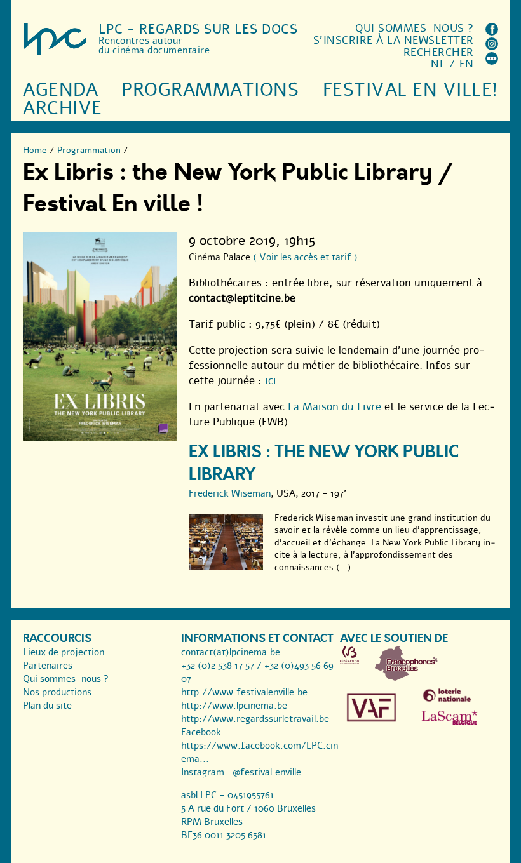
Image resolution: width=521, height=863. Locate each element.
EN (466, 64)
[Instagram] (491, 46)
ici (270, 380)
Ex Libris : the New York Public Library (324, 463)
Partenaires (47, 665)
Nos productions (57, 692)
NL (438, 64)
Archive (62, 108)
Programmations (210, 89)
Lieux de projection (63, 652)
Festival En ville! (410, 89)
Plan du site (47, 705)
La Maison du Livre (334, 406)
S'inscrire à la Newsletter (393, 40)
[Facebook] (491, 32)
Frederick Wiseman (230, 493)
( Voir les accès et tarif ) (305, 257)
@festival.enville (267, 772)
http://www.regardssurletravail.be (255, 718)
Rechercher (438, 52)
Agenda (60, 89)
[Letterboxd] (491, 61)
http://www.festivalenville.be (244, 692)
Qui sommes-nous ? (414, 28)
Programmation (89, 150)
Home (35, 150)
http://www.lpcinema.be (234, 705)
